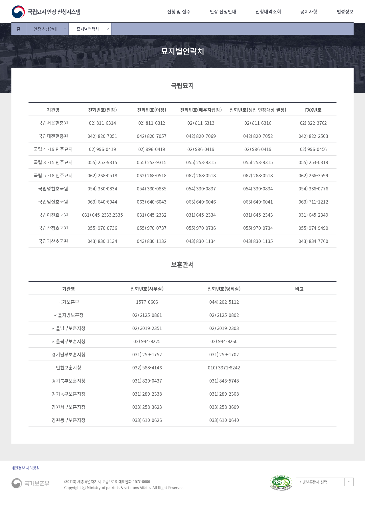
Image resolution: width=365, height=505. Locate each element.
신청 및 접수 (178, 11)
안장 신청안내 (223, 11)
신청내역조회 (268, 11)
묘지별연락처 (88, 29)
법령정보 (345, 11)
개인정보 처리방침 (25, 467)
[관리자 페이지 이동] (227, 483)
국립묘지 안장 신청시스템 (54, 12)
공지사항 (308, 11)
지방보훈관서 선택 (313, 481)
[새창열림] (280, 483)
